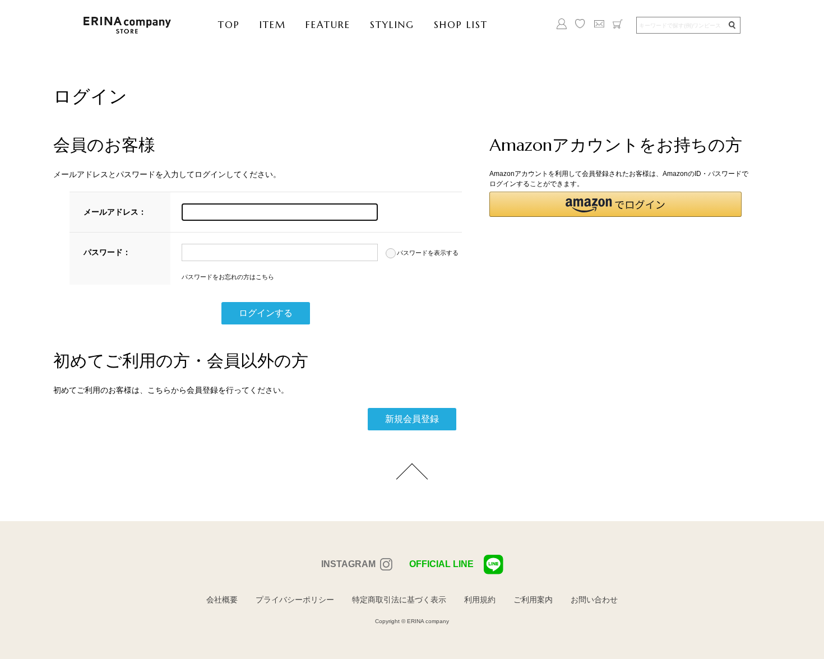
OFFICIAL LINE (441, 564)
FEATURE (327, 24)
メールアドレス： (115, 211)
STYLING (392, 24)
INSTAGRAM (348, 564)
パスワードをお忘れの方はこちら (228, 276)
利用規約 (480, 599)
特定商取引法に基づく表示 (399, 599)
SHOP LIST (461, 24)
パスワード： (107, 252)
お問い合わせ (594, 599)
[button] (615, 204)
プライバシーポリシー (295, 599)
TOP (229, 24)
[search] (731, 25)
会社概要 (222, 599)
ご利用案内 (533, 599)
